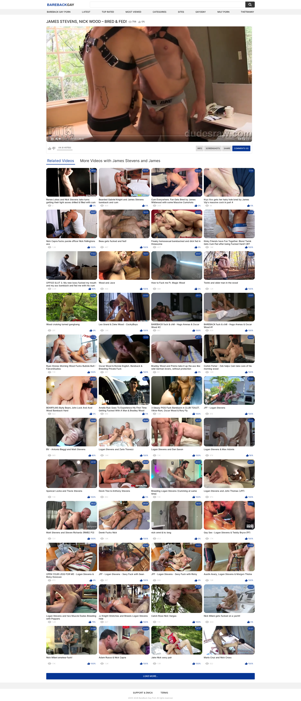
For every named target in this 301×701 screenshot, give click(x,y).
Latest (86, 11)
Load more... (150, 676)
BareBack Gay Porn (147, 698)
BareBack (60, 5)
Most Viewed (133, 11)
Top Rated (108, 11)
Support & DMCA (143, 692)
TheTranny (247, 11)
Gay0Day (200, 11)
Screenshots (213, 148)
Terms (164, 692)
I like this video (49, 148)
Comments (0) (241, 148)
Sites (181, 11)
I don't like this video (53, 148)
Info (200, 148)
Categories (159, 11)
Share (227, 148)
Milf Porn (223, 11)
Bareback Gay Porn (58, 11)
